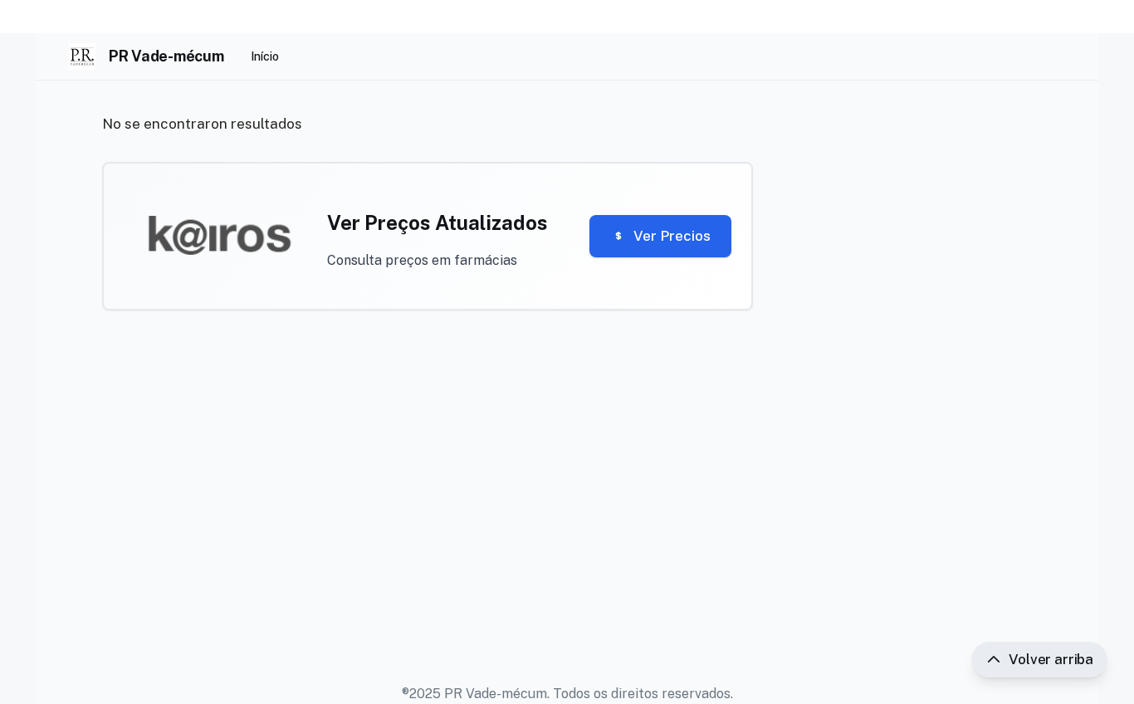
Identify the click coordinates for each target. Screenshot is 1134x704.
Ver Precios (672, 235)
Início (265, 56)
